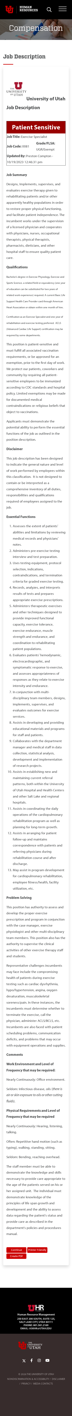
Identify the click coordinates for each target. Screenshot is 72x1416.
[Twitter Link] (24, 1360)
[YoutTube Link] (47, 1360)
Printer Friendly (37, 1250)
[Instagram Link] (39, 1360)
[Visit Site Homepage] (36, 1307)
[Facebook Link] (31, 1360)
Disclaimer (58, 1378)
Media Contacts (43, 1383)
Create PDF (16, 1256)
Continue (16, 1250)
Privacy (26, 1383)
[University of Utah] (36, 1345)
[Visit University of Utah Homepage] (9, 10)
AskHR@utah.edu (40, 1328)
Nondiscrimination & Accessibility (28, 1378)
